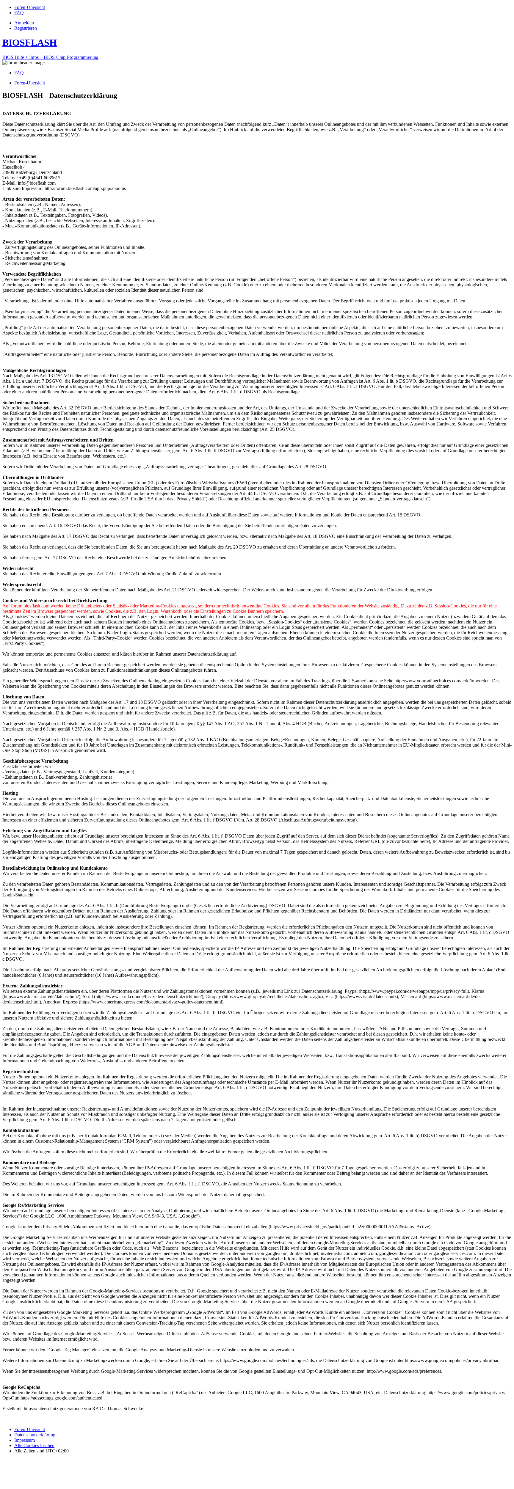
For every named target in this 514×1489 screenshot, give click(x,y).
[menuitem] (29, 7)
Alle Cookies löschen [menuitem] (34, 1445)
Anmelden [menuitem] (24, 22)
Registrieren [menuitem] (25, 28)
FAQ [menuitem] (19, 72)
